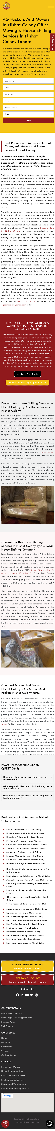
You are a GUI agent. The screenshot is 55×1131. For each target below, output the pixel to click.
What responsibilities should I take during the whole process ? (26, 787)
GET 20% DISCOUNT (27, 978)
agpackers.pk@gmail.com (13, 304)
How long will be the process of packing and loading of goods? (26, 796)
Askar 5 (49, 570)
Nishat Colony (46, 452)
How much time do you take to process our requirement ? (25, 778)
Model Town (37, 570)
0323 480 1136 (26, 301)
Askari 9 (5, 573)
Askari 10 (16, 573)
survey (4, 724)
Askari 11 (28, 573)
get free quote (53, 42)
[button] (27, 374)
